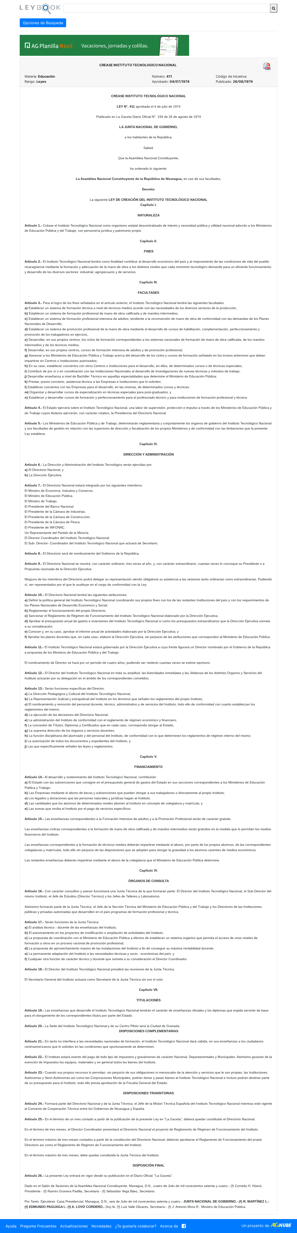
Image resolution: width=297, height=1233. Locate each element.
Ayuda (11, 1226)
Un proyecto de (256, 1225)
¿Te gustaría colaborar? (135, 1226)
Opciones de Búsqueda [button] (43, 22)
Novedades (101, 1226)
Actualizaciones (74, 1226)
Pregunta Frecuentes (38, 1226)
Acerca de (169, 1226)
